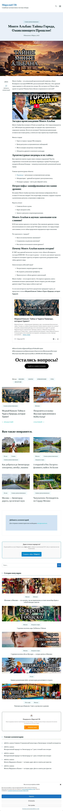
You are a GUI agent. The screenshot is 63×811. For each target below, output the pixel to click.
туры (52, 379)
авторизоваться (42, 523)
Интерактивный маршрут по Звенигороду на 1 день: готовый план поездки (27, 749)
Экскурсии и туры (39, 459)
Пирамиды (20, 175)
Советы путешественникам (31, 21)
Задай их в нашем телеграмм (37, 366)
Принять (31, 796)
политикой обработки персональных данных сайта (18, 790)
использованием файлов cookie (28, 789)
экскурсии (18, 382)
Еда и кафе (27, 702)
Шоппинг (37, 406)
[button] (60, 784)
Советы (13, 456)
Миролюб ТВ (9, 5)
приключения (41, 379)
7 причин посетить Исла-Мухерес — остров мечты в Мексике (31, 654)
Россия (5, 456)
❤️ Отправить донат (31, 727)
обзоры (30, 379)
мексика (21, 379)
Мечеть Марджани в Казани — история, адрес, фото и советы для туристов (27, 762)
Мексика (37, 456)
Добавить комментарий (6, 89)
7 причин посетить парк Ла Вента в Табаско (31, 628)
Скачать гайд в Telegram (31, 554)
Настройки (31, 805)
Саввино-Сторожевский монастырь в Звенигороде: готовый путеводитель (37, 743)
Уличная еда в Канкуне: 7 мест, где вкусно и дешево (31, 706)
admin (6, 81)
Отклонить (31, 801)
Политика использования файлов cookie (30, 808)
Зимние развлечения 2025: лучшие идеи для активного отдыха (31, 680)
